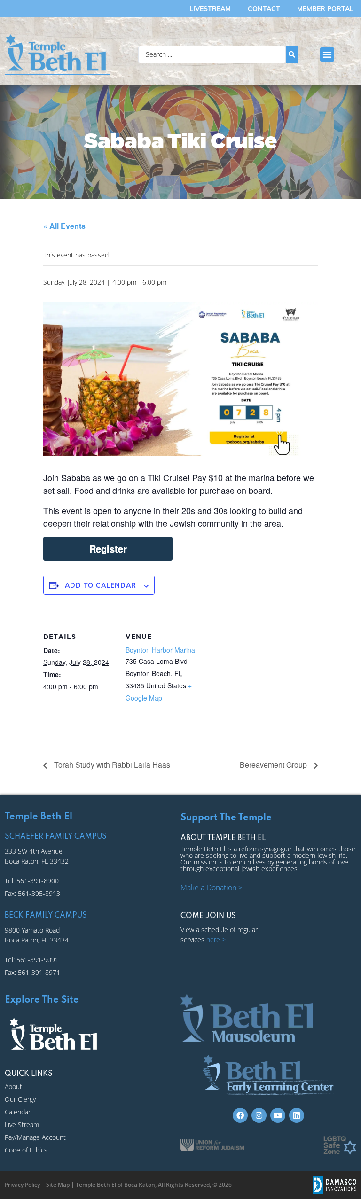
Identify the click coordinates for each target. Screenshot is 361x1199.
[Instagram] (259, 1115)
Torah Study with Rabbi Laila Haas (111, 764)
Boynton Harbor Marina (160, 649)
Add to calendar (100, 585)
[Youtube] (277, 1115)
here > (216, 939)
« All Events (64, 225)
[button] (327, 54)
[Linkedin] (296, 1115)
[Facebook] (240, 1115)
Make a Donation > (211, 887)
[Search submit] (292, 54)
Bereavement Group (274, 764)
